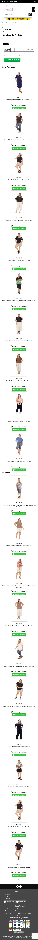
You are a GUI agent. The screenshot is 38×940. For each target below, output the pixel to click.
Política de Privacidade (11, 909)
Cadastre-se (13, 1)
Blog (6, 896)
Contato (7, 898)
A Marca (7, 894)
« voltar (18, 880)
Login (4, 1)
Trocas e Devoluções (11, 911)
